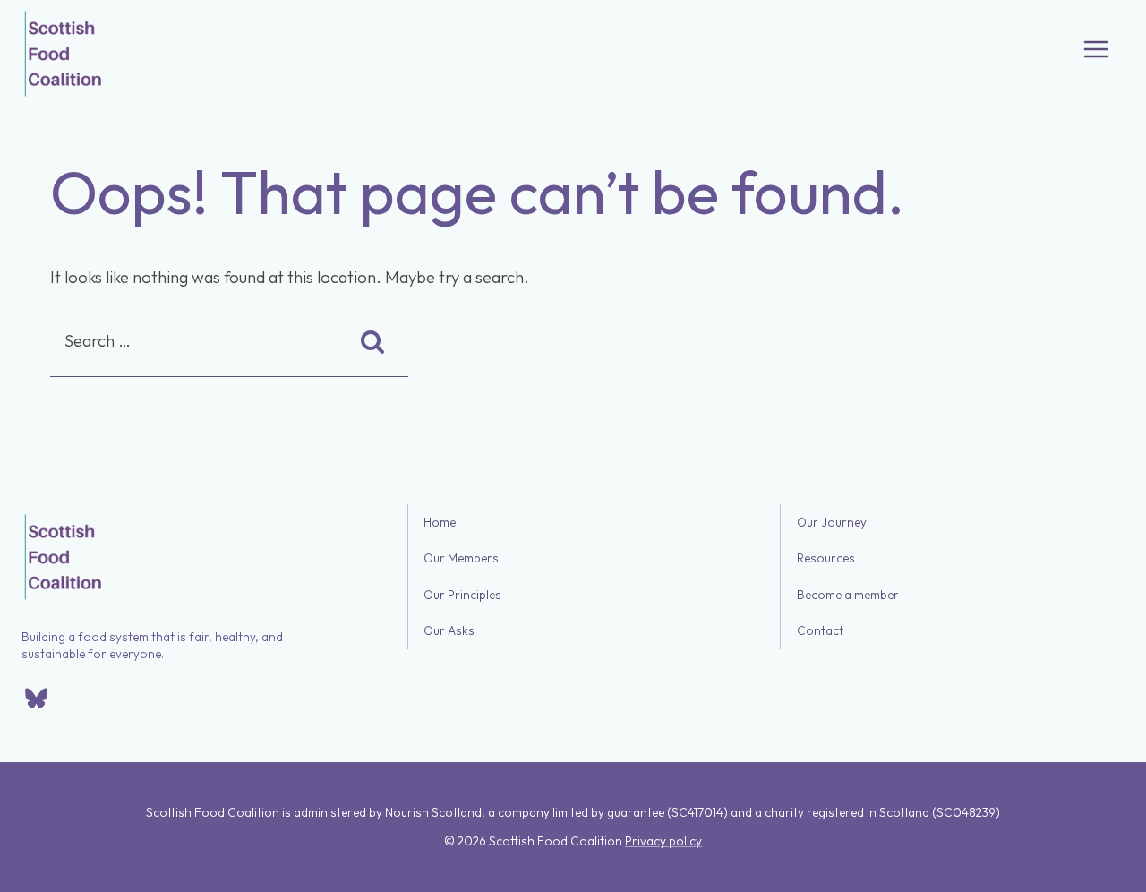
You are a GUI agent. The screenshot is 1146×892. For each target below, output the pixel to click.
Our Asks (449, 631)
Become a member (848, 595)
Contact (820, 631)
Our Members (461, 559)
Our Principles (462, 595)
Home (439, 522)
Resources (826, 559)
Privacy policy (663, 841)
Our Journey (832, 522)
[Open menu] (1096, 49)
